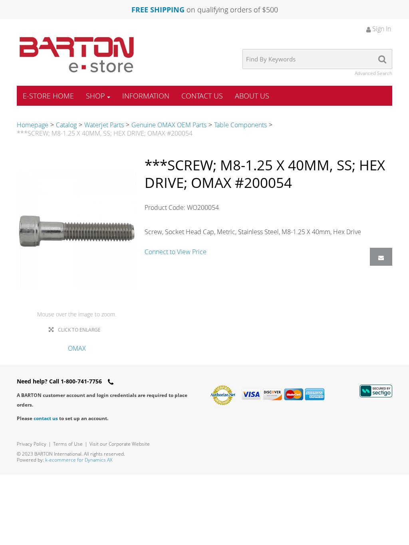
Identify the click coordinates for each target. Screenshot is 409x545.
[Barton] (77, 54)
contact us (46, 418)
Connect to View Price (175, 251)
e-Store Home (48, 96)
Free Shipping (158, 9)
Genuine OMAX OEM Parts (168, 124)
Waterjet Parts (104, 124)
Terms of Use (68, 443)
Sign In (381, 28)
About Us (252, 96)
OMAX (77, 348)
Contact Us (202, 96)
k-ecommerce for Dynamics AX (78, 459)
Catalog (66, 124)
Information (145, 96)
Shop (95, 96)
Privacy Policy (31, 443)
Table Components (240, 124)
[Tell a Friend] (381, 257)
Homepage (32, 124)
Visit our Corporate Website (119, 443)
